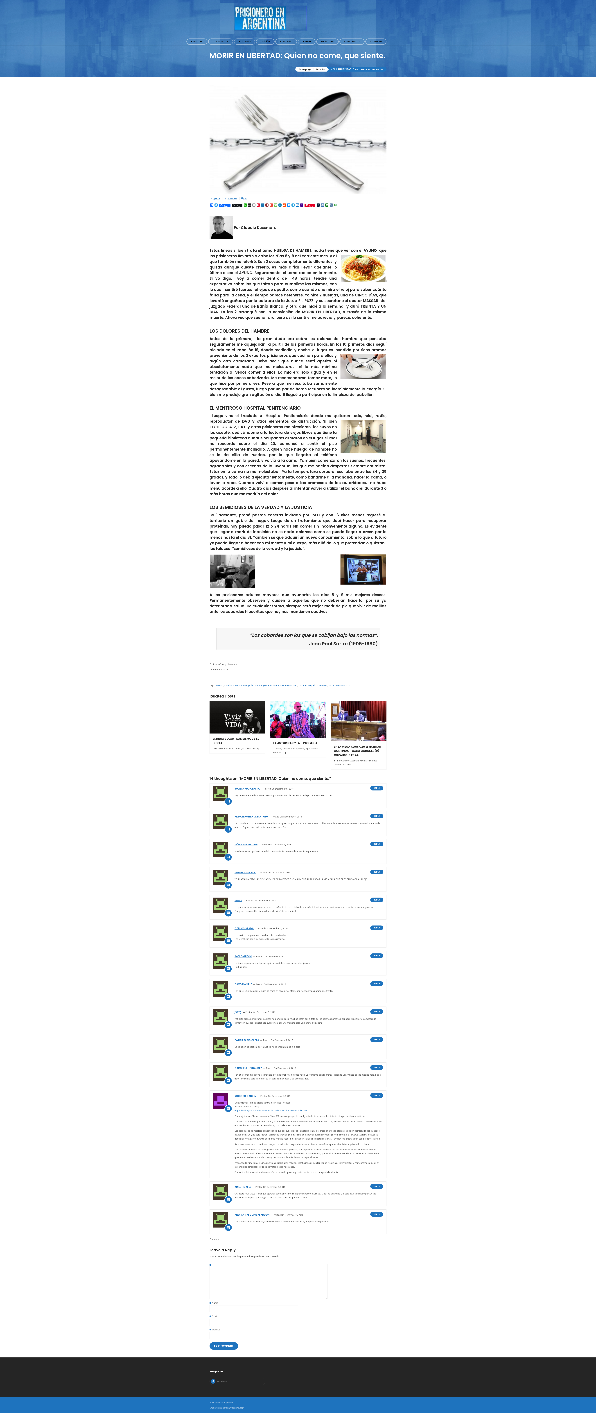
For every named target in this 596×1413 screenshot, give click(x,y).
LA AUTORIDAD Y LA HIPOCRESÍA (295, 743)
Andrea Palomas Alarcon (252, 1215)
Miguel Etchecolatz (317, 685)
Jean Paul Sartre (271, 685)
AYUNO (219, 685)
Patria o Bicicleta (247, 1040)
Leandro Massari (288, 685)
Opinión (320, 69)
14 (245, 198)
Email (214, 1316)
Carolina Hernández (248, 1068)
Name (215, 1302)
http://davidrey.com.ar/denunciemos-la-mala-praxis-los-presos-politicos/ (271, 1110)
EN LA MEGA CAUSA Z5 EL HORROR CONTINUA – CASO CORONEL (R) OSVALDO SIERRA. (357, 751)
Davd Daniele (243, 984)
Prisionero (232, 198)
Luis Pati (302, 685)
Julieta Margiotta (247, 788)
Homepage (304, 69)
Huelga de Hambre (252, 685)
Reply (376, 788)
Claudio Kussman (233, 685)
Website (216, 1329)
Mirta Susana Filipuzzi (339, 685)
